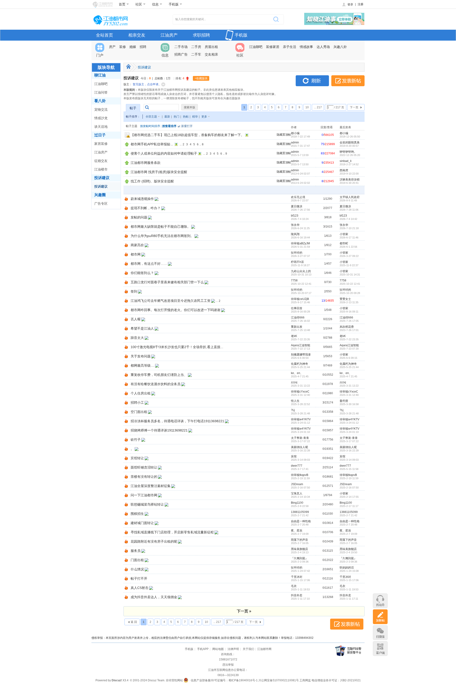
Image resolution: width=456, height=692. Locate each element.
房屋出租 (211, 47)
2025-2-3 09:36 (348, 561)
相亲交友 (136, 35)
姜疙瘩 (344, 401)
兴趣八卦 (340, 47)
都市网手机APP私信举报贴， (152, 144)
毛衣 (294, 586)
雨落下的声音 (299, 539)
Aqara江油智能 (300, 345)
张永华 (295, 225)
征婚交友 (101, 161)
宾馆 (294, 456)
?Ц (293, 410)
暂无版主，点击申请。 (147, 84)
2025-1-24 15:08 (349, 570)
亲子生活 (289, 47)
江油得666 (297, 317)
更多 (204, 116)
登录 (350, 4)
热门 (176, 116)
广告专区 (101, 203)
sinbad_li (346, 161)
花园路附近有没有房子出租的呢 (154, 541)
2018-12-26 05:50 (350, 136)
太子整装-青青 (300, 438)
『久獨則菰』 (299, 558)
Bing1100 (297, 502)
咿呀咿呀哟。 (348, 151)
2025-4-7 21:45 (348, 376)
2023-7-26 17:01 (349, 330)
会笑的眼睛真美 (350, 142)
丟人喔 (136, 319)
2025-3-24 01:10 (349, 432)
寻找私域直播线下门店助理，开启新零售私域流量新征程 (172, 532)
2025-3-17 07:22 (349, 441)
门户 (99, 55)
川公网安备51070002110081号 (278, 680)
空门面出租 (139, 412)
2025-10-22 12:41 (350, 283)
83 (322, 153)
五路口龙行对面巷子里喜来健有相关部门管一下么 (167, 282)
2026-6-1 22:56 (348, 246)
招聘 (143, 47)
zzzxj (294, 382)
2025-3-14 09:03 (349, 459)
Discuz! (117, 680)
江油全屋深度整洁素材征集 (151, 486)
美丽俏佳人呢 (299, 447)
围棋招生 (137, 514)
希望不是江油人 (142, 328)
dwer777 (296, 465)
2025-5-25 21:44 (349, 367)
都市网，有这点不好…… (149, 263)
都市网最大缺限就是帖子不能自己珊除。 (160, 226)
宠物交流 (101, 109)
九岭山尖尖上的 (301, 271)
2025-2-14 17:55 (349, 496)
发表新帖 (348, 80)
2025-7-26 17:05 (349, 320)
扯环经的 (296, 252)
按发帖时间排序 (150, 126)
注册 (360, 4)
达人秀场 (323, 47)
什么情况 (137, 569)
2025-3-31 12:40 (349, 394)
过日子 (100, 135)
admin (295, 142)
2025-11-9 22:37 (349, 265)
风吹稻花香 (347, 326)
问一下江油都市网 (144, 495)
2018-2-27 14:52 (349, 164)
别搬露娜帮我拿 (301, 354)
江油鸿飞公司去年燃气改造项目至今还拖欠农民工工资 (170, 301)
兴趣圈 (100, 195)
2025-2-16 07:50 (349, 487)
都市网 (136, 254)
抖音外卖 (296, 595)
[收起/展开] (163, 84)
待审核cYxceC (300, 391)
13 (323, 300)
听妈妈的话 (347, 567)
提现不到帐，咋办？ (146, 208)
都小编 (295, 133)
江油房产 (169, 35)
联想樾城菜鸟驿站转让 (147, 504)
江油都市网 (264, 649)
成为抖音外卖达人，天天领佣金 (154, 597)
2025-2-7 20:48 (348, 524)
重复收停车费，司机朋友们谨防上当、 (159, 375)
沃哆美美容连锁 (350, 179)
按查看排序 (169, 126)
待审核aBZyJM (300, 243)
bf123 (294, 215)
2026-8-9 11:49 (348, 200)
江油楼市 (101, 169)
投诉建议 (101, 178)
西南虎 (344, 170)
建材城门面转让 (142, 523)
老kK (294, 336)
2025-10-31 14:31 (350, 274)
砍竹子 (136, 439)
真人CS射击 (139, 588)
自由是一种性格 (301, 521)
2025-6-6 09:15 (348, 357)
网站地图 (218, 649)
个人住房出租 (141, 393)
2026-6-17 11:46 (349, 237)
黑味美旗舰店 (299, 549)
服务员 (136, 551)
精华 (195, 116)
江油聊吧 (255, 47)
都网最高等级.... (142, 365)
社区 (138, 4)
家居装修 (101, 144)
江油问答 (101, 92)
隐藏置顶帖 (284, 134)
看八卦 (100, 101)
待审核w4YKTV (301, 419)
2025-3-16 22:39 (349, 450)
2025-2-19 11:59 (349, 478)
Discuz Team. (156, 680)
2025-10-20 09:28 (350, 293)
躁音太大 (137, 338)
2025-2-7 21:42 (348, 515)
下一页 (354, 107)
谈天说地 (101, 126)
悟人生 (295, 401)
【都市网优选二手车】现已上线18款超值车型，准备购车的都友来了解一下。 (187, 135)
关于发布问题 (141, 356)
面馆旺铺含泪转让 (144, 467)
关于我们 (248, 649)
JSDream (297, 484)
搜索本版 (189, 107)
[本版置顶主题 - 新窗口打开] (127, 145)
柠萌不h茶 (297, 262)
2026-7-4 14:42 (348, 219)
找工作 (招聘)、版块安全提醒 (152, 181)
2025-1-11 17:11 (349, 598)
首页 (122, 4)
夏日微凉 (296, 206)
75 (322, 144)
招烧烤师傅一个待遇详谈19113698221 (159, 430)
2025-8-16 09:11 (349, 311)
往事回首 (296, 308)
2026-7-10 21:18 (349, 228)
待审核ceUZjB (300, 299)
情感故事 (306, 47)
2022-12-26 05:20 (350, 155)
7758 (294, 280)
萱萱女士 (345, 299)
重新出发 (296, 326)
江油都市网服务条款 (146, 163)
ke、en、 (297, 373)
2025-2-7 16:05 (348, 543)
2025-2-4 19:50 (348, 552)
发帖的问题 (139, 217)
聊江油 (100, 75)
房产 (112, 47)
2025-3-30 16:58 (349, 404)
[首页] (128, 66)
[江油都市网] (102, 5)
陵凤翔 (295, 234)
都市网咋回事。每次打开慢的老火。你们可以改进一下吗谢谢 (175, 310)
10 (307, 107)
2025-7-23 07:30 (349, 348)
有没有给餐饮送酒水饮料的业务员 (155, 384)
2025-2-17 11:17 (349, 506)
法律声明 (233, 649)
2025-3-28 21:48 (349, 413)
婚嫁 (132, 47)
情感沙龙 (101, 118)
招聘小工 (137, 402)
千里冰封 (296, 576)
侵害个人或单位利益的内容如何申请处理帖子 (164, 153)
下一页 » (244, 611)
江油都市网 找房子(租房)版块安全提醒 (159, 172)
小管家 (344, 234)
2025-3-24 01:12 (349, 422)
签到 (134, 291)
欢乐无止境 (298, 197)
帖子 (133, 108)
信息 (155, 4)
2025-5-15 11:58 (349, 469)
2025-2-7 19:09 (348, 533)
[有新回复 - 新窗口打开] (126, 199)
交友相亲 (211, 54)
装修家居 (272, 47)
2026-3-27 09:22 (349, 256)
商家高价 (137, 245)
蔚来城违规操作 (142, 199)
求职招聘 (201, 35)
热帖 (186, 116)
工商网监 (305, 680)
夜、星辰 (296, 530)
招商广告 (181, 54)
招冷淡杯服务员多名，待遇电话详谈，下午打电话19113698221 (177, 421)
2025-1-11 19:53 (349, 589)
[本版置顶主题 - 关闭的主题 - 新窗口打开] (127, 137)
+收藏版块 (201, 78)
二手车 (196, 54)
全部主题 (151, 116)
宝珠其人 (296, 493)
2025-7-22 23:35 (349, 339)
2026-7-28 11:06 (349, 209)
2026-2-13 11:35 (349, 302)
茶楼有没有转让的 (144, 477)
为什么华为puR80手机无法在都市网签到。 (162, 236)
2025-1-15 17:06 (349, 580)
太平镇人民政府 (350, 197)
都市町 (344, 243)
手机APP (203, 649)
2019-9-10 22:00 (349, 173)
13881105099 (300, 512)
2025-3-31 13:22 (349, 385)
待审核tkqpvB (299, 475)
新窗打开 (187, 126)
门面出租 (137, 560)
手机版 (174, 4)
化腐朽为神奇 (299, 363)
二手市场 (181, 47)
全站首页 (104, 35)
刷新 (312, 80)
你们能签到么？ (142, 273)
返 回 (134, 622)
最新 (167, 116)
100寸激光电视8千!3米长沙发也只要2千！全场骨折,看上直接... (177, 347)
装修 (122, 47)
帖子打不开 (139, 578)
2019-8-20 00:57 (349, 145)
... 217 (318, 107)
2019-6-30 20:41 (349, 182)
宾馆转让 (137, 458)
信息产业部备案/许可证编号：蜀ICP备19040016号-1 (224, 680)
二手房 (196, 47)
